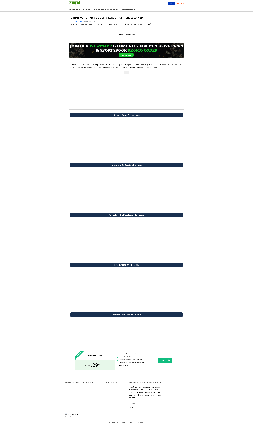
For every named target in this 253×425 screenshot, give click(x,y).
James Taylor (77, 21)
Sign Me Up (164, 360)
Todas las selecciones (76, 9)
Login (172, 3)
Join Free (180, 3)
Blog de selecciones (128, 9)
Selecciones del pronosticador (109, 9)
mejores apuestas (91, 9)
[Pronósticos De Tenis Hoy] (72, 415)
